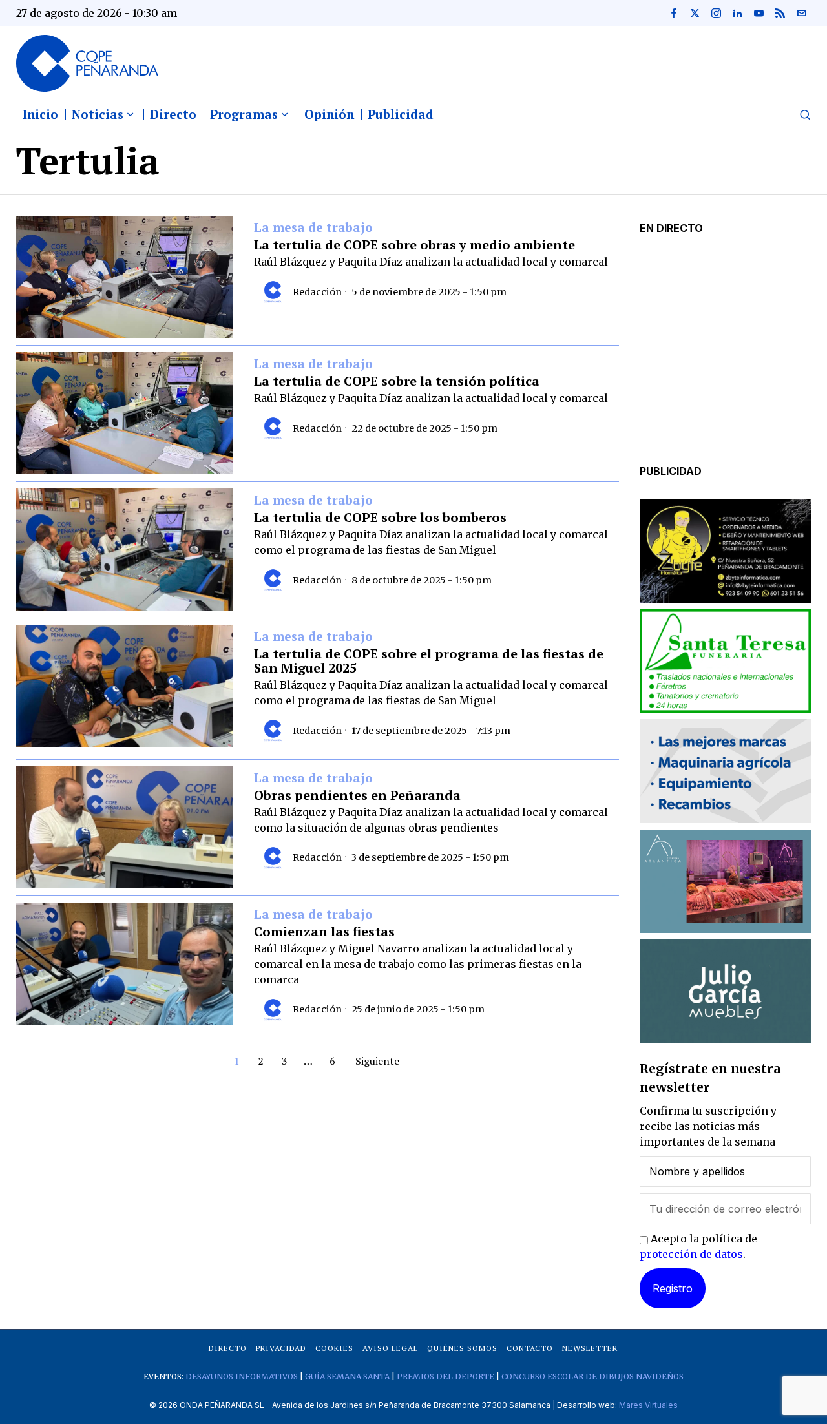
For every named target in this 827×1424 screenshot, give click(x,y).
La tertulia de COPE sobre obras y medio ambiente (414, 245)
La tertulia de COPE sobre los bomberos (380, 517)
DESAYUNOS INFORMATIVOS (241, 1376)
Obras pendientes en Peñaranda (357, 795)
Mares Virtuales (648, 1405)
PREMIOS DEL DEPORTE (445, 1376)
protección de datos (691, 1254)
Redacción (317, 292)
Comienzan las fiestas (324, 932)
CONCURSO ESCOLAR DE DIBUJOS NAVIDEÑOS (592, 1376)
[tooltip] (673, 13)
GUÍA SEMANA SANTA (347, 1376)
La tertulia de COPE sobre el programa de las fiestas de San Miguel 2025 (428, 661)
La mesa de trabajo (313, 228)
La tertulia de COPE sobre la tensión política (396, 381)
